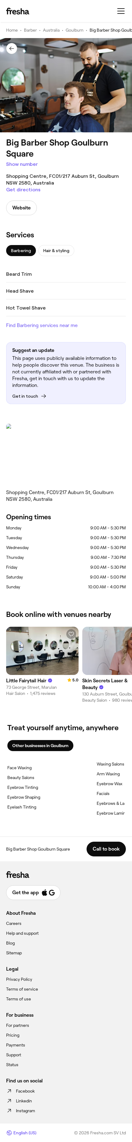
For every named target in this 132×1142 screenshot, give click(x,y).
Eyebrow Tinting (22, 787)
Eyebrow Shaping (23, 797)
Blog (10, 943)
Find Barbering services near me (42, 325)
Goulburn (74, 30)
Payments (15, 1045)
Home (12, 30)
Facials (103, 793)
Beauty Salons (20, 777)
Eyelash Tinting (21, 807)
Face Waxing (19, 767)
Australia (51, 30)
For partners (17, 1025)
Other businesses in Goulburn (40, 745)
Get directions (23, 189)
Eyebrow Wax (109, 783)
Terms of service (22, 989)
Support (13, 1054)
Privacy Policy (19, 979)
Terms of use (18, 998)
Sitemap (14, 952)
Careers (13, 923)
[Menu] (121, 11)
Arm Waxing (108, 773)
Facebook (25, 1091)
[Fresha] (17, 11)
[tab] (21, 250)
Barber (30, 30)
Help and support (22, 933)
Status (12, 1064)
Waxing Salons (110, 764)
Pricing (12, 1035)
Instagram (25, 1110)
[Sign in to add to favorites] (71, 634)
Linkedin (24, 1100)
